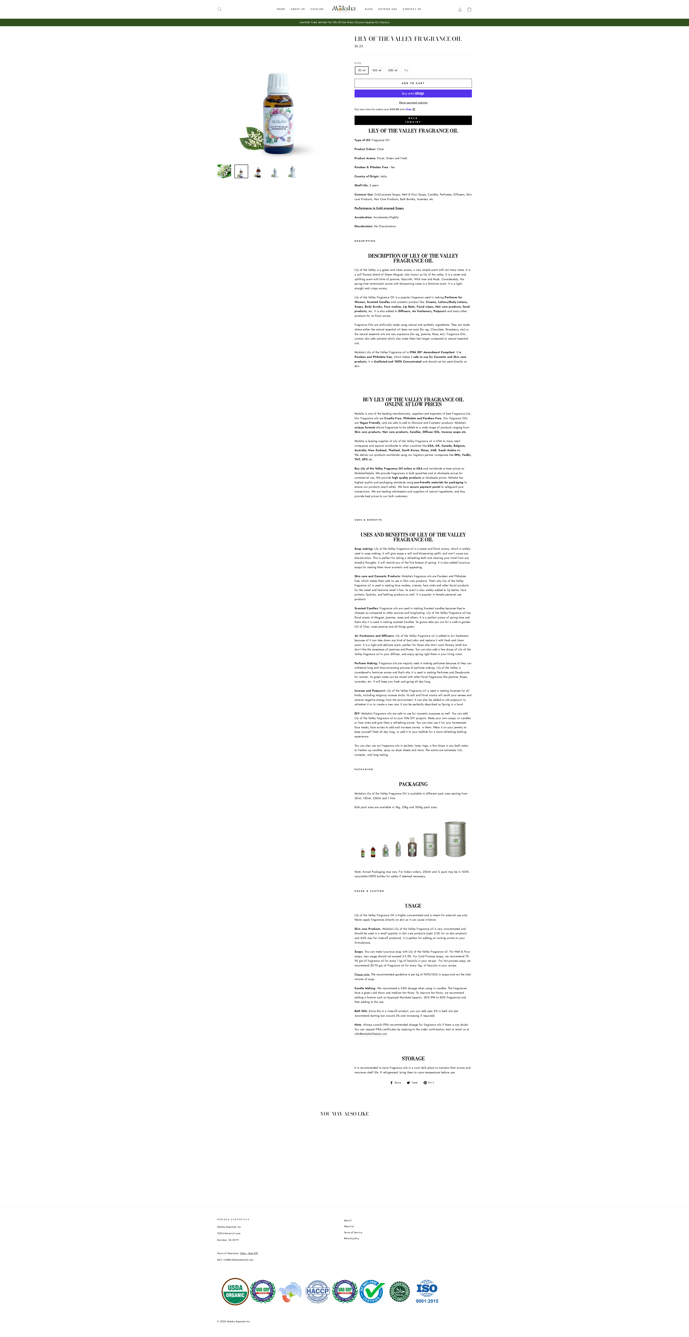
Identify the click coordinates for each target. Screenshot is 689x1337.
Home (281, 9)
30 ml (361, 70)
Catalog (317, 9)
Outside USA (387, 9)
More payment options (413, 102)
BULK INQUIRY (413, 120)
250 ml (392, 70)
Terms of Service (353, 1232)
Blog (369, 9)
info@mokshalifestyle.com (371, 1034)
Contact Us (412, 9)
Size (358, 63)
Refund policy (351, 1238)
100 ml (376, 70)
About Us (298, 9)
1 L (406, 70)
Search (347, 1220)
